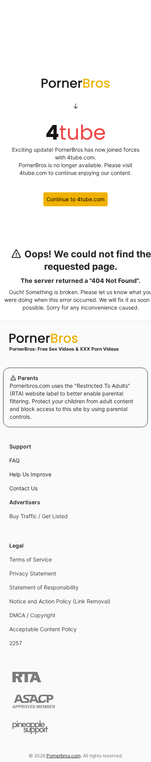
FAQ (14, 460)
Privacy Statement (32, 573)
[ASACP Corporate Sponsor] (33, 701)
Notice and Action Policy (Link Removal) (59, 601)
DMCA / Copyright (32, 615)
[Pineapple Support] (30, 727)
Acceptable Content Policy (43, 629)
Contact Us (23, 488)
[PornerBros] (75, 83)
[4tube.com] (75, 132)
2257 (15, 643)
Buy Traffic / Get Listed (38, 516)
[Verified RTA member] (26, 677)
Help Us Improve (30, 474)
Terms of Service (30, 559)
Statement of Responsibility (44, 587)
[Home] (75, 338)
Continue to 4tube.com (75, 199)
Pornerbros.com (63, 756)
